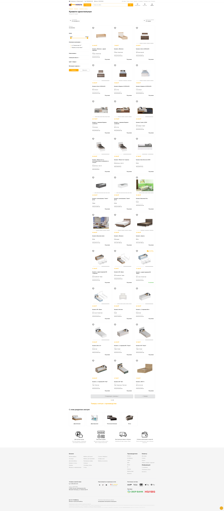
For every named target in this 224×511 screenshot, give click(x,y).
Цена (70, 33)
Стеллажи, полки (88, 465)
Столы (85, 467)
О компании (140, 1)
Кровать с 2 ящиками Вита (142, 309)
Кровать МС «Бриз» (119, 272)
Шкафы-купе (101, 458)
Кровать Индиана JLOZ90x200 (122, 86)
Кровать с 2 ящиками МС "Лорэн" (122, 345)
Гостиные (71, 458)
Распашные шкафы (88, 461)
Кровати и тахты (73, 463)
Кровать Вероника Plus (142, 198)
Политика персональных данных (106, 500)
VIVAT (128, 460)
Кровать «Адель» (140, 236)
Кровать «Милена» (119, 49)
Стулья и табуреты (102, 456)
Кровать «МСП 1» (140, 381)
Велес (128, 464)
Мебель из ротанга (102, 461)
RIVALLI (129, 456)
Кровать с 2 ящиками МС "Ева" (100, 381)
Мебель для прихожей (89, 458)
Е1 (127, 467)
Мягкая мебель (72, 456)
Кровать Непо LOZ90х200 (142, 49)
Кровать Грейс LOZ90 (141, 122)
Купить (105, 45)
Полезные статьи (147, 1)
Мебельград (130, 471)
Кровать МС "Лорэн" (141, 345)
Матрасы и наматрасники (75, 467)
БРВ (128, 462)
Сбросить (84, 70)
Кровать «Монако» (118, 236)
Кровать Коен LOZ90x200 (98, 86)
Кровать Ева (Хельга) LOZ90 (143, 159)
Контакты (153, 1)
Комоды (71, 465)
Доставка (124, 1)
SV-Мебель (130, 458)
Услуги (131, 1)
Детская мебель (73, 461)
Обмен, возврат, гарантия (148, 462)
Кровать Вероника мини (98, 236)
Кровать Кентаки (118, 309)
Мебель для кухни (88, 456)
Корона (129, 469)
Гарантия (135, 1)
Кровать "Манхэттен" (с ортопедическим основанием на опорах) (100, 161)
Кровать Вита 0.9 (96, 345)
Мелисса (129, 473)
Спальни (86, 463)
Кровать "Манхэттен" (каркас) (121, 159)
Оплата (128, 1)
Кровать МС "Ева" (118, 381)
